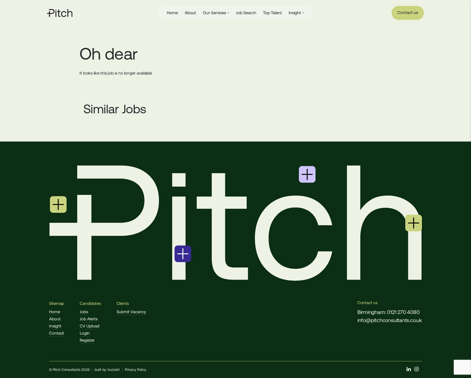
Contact (56, 333)
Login (85, 333)
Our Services (214, 12)
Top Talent (272, 12)
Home (172, 12)
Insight (295, 12)
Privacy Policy (135, 370)
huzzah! (114, 370)
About (190, 12)
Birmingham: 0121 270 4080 (388, 312)
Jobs (84, 311)
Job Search (246, 12)
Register (87, 340)
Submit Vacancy (131, 311)
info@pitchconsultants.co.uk (389, 320)
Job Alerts (88, 318)
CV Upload (89, 326)
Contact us (407, 12)
